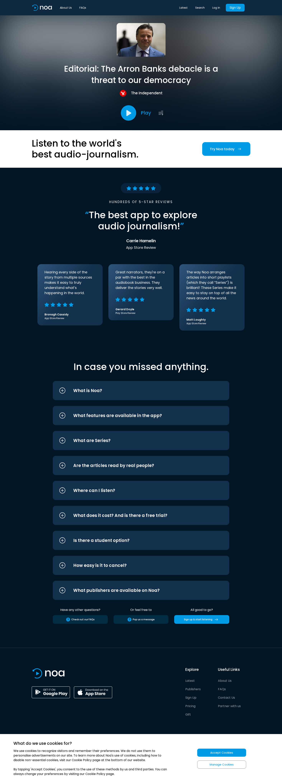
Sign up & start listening (198, 619)
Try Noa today (222, 149)
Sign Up (235, 7)
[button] (134, 390)
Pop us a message (144, 619)
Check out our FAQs (83, 619)
